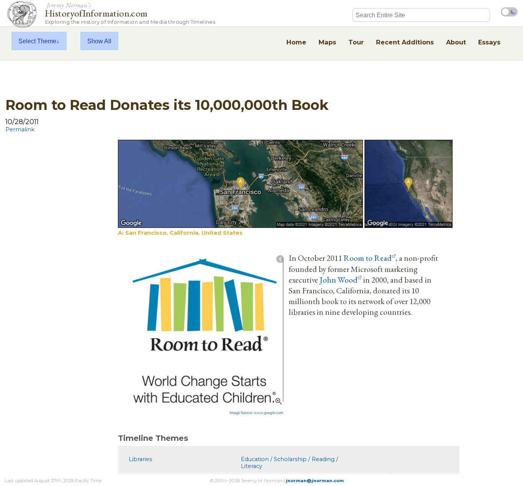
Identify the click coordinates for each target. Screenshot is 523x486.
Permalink (19, 129)
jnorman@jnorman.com (315, 480)
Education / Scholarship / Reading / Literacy (289, 463)
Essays (489, 42)
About (456, 42)
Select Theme (37, 41)
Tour (356, 42)
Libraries (140, 459)
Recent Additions (405, 42)
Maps (327, 42)
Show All (99, 41)
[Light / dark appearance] (509, 11)
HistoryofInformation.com (130, 13)
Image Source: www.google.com (256, 413)
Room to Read (367, 257)
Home (296, 42)
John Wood (339, 279)
